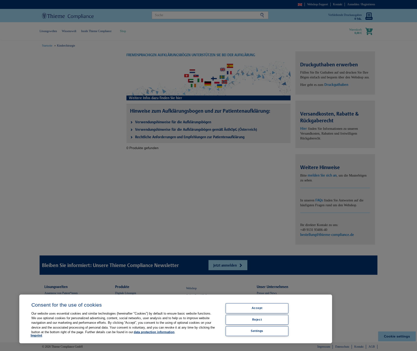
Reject (257, 319)
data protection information (154, 332)
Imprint (36, 335)
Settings (257, 331)
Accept (257, 308)
